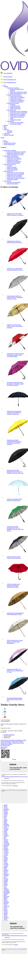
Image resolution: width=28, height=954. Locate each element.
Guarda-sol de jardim (15, 107)
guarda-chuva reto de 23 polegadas (18, 111)
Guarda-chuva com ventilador (17, 97)
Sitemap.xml (7, 737)
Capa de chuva (10, 121)
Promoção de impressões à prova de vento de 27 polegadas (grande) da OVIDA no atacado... (15, 384)
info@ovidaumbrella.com (9, 79)
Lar (4, 85)
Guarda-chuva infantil (15, 119)
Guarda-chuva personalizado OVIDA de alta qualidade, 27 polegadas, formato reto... (14, 413)
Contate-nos (7, 133)
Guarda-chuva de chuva (18, 743)
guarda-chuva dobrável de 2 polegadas (16, 151)
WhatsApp (3, 748)
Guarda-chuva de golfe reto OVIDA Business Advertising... (14, 241)
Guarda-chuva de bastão (17, 741)
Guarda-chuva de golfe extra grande (15, 178)
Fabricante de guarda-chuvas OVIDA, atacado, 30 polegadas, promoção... (15, 326)
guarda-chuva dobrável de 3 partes (18, 92)
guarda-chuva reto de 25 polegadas (18, 112)
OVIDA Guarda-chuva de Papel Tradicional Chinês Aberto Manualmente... (15, 642)
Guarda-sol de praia (15, 105)
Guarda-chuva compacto (13, 87)
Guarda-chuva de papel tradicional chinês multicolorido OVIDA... (15, 613)
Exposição (9, 132)
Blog (5, 126)
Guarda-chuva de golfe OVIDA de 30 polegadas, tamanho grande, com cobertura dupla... (15, 355)
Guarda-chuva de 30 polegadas (17, 115)
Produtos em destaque (9, 734)
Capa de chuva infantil (15, 124)
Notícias (6, 125)
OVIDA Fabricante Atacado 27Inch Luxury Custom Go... (14, 557)
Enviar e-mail (4, 747)
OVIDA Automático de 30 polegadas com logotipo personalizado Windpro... (13, 585)
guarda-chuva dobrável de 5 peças (18, 93)
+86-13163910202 (7, 73)
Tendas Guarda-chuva (15, 108)
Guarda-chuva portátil (6, 743)
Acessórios (12, 104)
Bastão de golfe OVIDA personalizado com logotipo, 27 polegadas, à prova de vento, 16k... (15, 472)
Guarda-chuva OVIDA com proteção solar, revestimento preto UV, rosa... (15, 671)
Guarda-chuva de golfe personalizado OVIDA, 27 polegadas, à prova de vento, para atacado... (15, 528)
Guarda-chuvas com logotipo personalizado (11, 740)
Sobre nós (6, 129)
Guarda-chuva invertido (16, 99)
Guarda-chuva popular (6, 744)
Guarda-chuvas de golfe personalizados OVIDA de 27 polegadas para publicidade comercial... (14, 442)
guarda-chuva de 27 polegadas (17, 114)
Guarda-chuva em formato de (17, 100)
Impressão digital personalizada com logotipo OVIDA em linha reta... (14, 699)
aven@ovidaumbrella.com (9, 82)
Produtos (6, 86)
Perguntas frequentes (9, 135)
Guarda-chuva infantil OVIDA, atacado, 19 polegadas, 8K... (14, 499)
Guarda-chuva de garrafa (16, 96)
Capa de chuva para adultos (16, 122)
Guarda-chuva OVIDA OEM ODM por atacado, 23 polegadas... (15, 214)
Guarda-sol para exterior (13, 103)
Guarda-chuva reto (11, 110)
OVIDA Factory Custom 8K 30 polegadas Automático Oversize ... (15, 269)
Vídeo (5, 128)
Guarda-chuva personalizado (14, 94)
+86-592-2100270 (7, 76)
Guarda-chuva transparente (16, 101)
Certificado (9, 130)
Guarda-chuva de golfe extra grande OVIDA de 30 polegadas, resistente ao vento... (15, 297)
